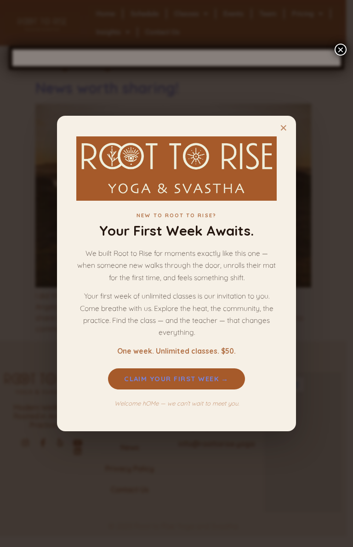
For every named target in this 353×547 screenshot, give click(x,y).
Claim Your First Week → (176, 378)
